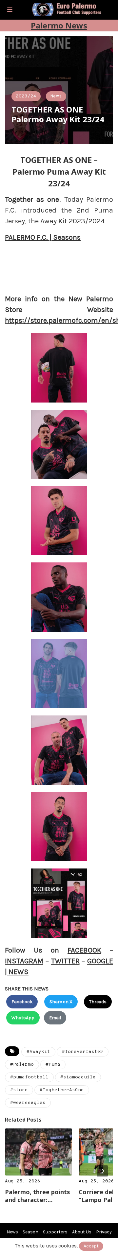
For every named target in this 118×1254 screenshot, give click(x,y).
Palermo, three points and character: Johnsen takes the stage (37, 1196)
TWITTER (65, 961)
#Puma (53, 1064)
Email (55, 1018)
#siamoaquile (78, 1077)
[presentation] (102, 1171)
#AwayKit (38, 1052)
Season (30, 1232)
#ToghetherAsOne (62, 1090)
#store (19, 1090)
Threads (98, 1002)
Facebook (21, 1002)
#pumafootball (29, 1077)
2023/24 (26, 96)
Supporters (55, 1232)
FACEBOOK (84, 950)
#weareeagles (28, 1103)
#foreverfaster (82, 1052)
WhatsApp (22, 1018)
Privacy (104, 1232)
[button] (9, 10)
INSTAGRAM (24, 961)
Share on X (60, 1002)
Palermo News (59, 25)
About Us (81, 1232)
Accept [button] (91, 1246)
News (56, 96)
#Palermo (22, 1064)
